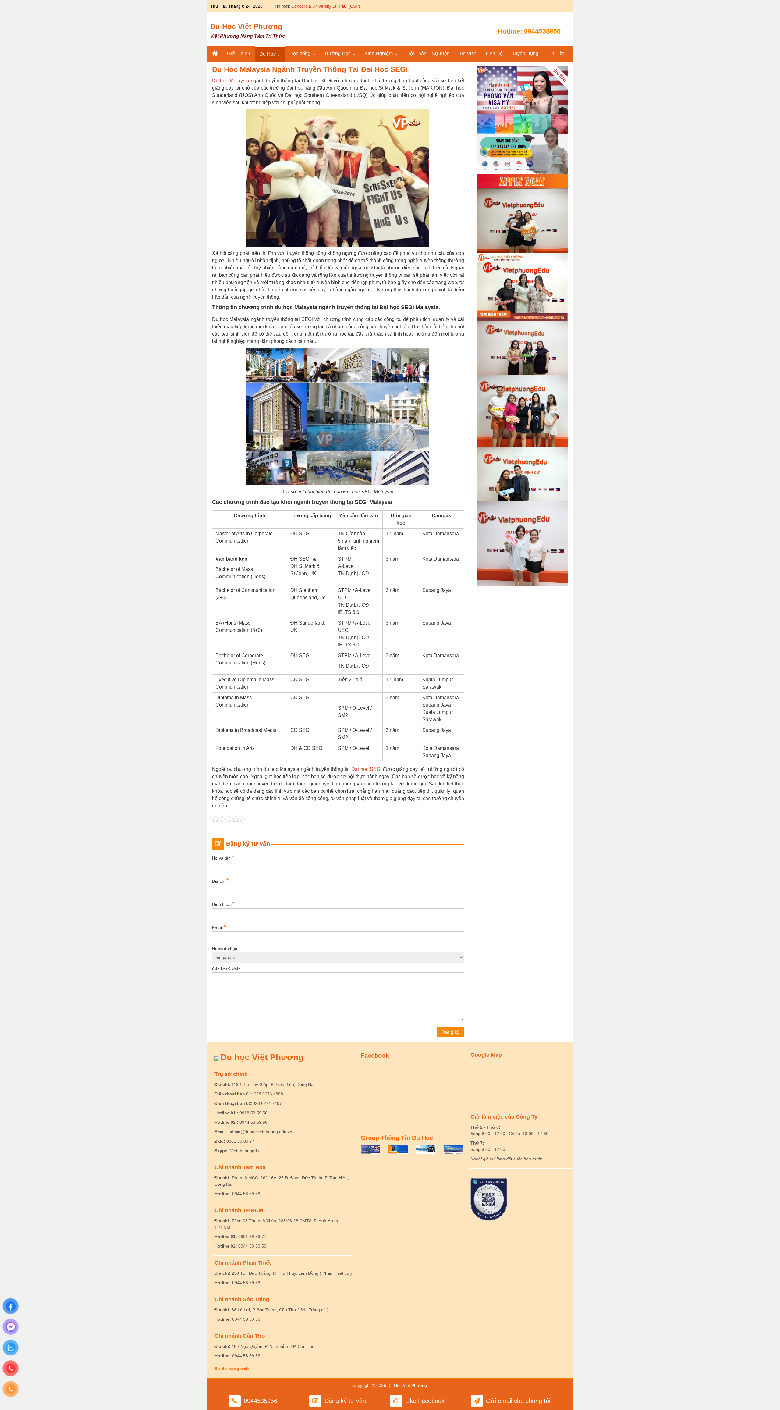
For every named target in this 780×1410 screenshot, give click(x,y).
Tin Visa (468, 53)
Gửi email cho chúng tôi (518, 1401)
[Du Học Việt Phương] (214, 53)
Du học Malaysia (230, 80)
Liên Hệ (494, 53)
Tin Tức (556, 53)
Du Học (267, 54)
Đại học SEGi (366, 769)
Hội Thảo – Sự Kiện (428, 53)
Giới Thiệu (238, 53)
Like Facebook (425, 1401)
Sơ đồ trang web (231, 1368)
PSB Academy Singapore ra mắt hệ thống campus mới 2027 (349, 6)
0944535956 (542, 31)
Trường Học (337, 53)
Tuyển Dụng (525, 53)
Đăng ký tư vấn (345, 1401)
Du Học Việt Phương (246, 26)
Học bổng (299, 53)
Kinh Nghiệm (378, 53)
